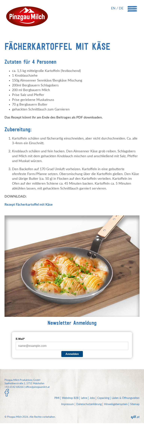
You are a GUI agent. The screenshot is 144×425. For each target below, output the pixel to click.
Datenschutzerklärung (89, 404)
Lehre (84, 398)
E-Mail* (20, 338)
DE (121, 8)
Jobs (92, 398)
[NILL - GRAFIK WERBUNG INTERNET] (135, 418)
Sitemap (135, 404)
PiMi (56, 398)
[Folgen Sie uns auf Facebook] (6, 393)
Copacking (103, 398)
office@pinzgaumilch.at (37, 387)
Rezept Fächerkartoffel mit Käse (28, 204)
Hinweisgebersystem (116, 404)
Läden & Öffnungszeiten (126, 398)
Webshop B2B (70, 398)
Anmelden (72, 354)
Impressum (67, 404)
